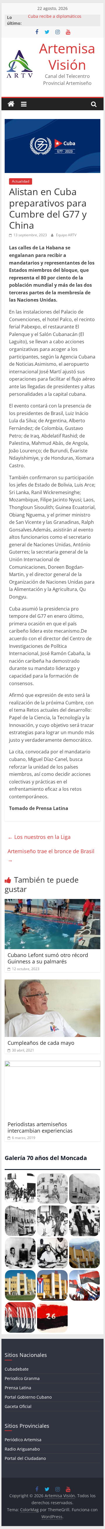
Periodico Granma (22, 1378)
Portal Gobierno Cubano (28, 1397)
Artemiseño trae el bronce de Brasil (51, 855)
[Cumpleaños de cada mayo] (52, 983)
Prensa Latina (18, 1387)
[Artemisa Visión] (11, 104)
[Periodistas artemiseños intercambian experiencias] (52, 1064)
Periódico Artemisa (23, 1439)
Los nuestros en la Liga (39, 836)
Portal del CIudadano (25, 1458)
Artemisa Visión (67, 56)
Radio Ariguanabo (22, 1449)
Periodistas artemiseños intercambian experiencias (40, 1127)
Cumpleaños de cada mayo (41, 1042)
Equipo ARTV (66, 234)
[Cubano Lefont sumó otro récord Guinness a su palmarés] (52, 902)
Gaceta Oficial (18, 1406)
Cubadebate (17, 1369)
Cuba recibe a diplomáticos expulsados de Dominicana (54, 20)
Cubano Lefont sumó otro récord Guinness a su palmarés (48, 958)
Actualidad (20, 181)
